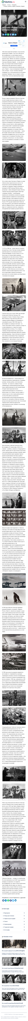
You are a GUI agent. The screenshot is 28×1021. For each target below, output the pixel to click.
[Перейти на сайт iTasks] (14, 43)
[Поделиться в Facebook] (11, 34)
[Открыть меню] (25, 1)
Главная (4, 4)
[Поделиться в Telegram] (6, 34)
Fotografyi (14, 4)
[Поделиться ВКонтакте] (3, 34)
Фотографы (5, 24)
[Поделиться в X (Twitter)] (13, 34)
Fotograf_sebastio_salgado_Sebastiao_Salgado (14, 6)
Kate (16, 24)
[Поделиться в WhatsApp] (8, 34)
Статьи (8, 4)
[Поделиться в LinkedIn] (15, 34)
